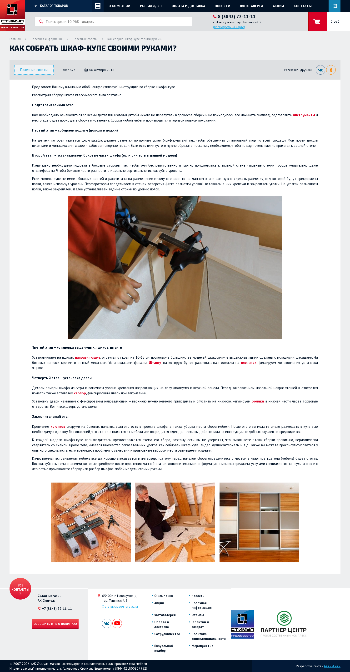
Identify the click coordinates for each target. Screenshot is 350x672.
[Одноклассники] (331, 70)
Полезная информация (47, 39)
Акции (278, 6)
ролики (258, 401)
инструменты (304, 115)
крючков (57, 426)
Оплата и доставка (188, 6)
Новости (222, 6)
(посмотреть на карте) (229, 27)
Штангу (155, 362)
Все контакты (20, 587)
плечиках (248, 362)
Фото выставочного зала (120, 606)
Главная (15, 39)
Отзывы (197, 615)
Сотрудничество (167, 634)
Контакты (303, 6)
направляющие (87, 357)
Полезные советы (85, 39)
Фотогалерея (251, 6)
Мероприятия (202, 646)
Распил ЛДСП (151, 6)
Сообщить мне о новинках (55, 623)
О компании (119, 6)
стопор (80, 393)
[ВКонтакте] (320, 70)
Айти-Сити (332, 666)
